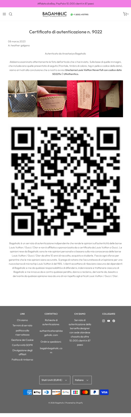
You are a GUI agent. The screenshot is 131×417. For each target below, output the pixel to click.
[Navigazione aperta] (4, 14)
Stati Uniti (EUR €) (52, 380)
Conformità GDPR (22, 345)
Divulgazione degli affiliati (22, 352)
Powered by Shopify (74, 403)
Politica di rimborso (22, 359)
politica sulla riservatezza (22, 332)
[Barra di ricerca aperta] (12, 14)
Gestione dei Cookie (22, 339)
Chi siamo (22, 320)
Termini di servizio (22, 325)
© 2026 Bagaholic (56, 403)
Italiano (79, 380)
